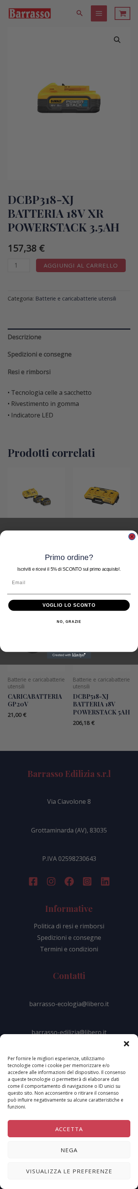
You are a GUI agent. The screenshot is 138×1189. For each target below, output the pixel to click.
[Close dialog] (132, 536)
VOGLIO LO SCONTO (69, 605)
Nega (69, 1150)
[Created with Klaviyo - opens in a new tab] (69, 655)
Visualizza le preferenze (69, 1171)
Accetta (69, 1129)
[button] (126, 1044)
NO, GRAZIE (69, 622)
